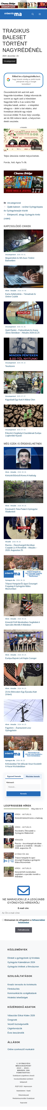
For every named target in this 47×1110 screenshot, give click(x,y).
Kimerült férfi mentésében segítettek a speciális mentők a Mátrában (27, 874)
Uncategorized (9, 61)
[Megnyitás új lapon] (23, 140)
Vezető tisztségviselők (18, 1024)
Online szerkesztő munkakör (21, 1049)
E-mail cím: (23, 908)
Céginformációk (15, 1028)
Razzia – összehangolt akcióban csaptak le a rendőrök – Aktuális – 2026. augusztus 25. (28, 845)
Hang (38, 147)
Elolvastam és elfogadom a (25, 921)
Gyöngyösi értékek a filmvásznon (23, 966)
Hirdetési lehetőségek (18, 997)
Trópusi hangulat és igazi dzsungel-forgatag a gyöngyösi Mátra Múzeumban (27, 860)
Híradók (19, 840)
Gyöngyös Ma (22, 854)
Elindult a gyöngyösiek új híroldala (23, 958)
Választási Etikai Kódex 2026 (21, 1015)
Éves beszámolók (16, 1033)
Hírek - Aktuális (23, 814)
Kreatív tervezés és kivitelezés (22, 984)
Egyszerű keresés (14, 776)
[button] (32, 14)
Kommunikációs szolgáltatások (22, 993)
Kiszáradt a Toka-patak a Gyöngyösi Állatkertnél (25, 832)
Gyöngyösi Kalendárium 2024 (21, 962)
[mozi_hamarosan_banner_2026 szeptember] (23, 7)
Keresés (23, 794)
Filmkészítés (14, 989)
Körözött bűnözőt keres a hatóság (28, 818)
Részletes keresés (33, 776)
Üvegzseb (12, 1020)
